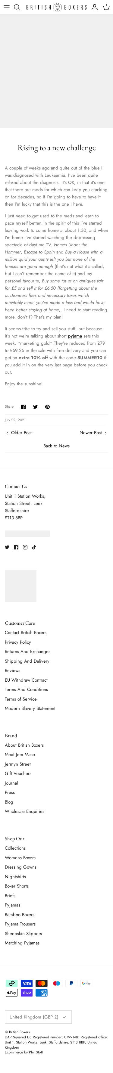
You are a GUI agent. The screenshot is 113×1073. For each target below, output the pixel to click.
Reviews (12, 670)
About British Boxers (24, 745)
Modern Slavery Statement (30, 708)
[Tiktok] (34, 547)
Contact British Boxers (25, 632)
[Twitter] (7, 547)
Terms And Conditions (26, 689)
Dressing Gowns (20, 867)
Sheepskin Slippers (23, 933)
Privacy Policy (18, 642)
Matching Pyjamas (22, 943)
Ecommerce (14, 1052)
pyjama (75, 336)
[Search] (20, 7)
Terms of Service (21, 699)
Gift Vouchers (18, 773)
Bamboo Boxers (19, 914)
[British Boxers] (56, 7)
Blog (9, 802)
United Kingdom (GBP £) (34, 1017)
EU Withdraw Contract (26, 680)
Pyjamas (12, 905)
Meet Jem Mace (20, 754)
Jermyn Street (18, 764)
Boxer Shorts (17, 886)
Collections (15, 848)
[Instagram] (25, 547)
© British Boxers (17, 1032)
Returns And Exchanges (27, 651)
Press (10, 792)
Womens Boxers (20, 857)
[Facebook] (16, 547)
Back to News (56, 446)
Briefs (10, 895)
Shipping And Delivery (27, 661)
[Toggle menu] (6, 7)
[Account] (93, 7)
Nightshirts (15, 876)
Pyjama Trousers (20, 924)
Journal (11, 783)
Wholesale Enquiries (24, 811)
